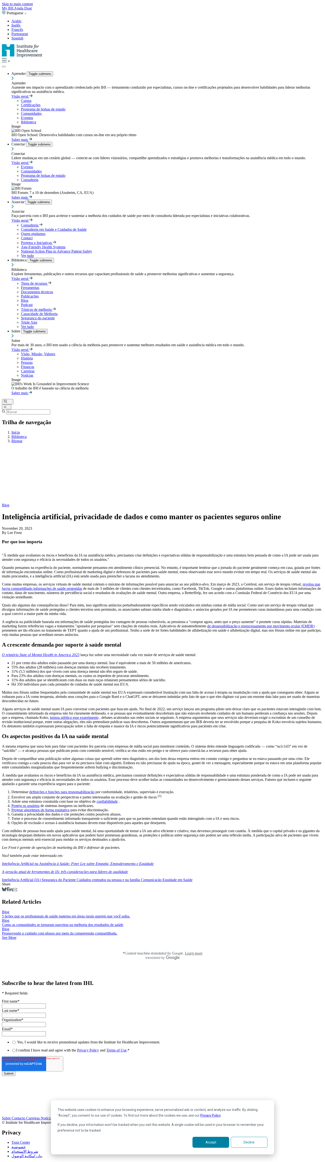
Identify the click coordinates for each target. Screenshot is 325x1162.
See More (9, 938)
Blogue (16, 441)
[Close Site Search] (6, 406)
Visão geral (20, 96)
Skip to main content (17, 4)
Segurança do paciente (38, 318)
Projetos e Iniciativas (37, 243)
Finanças (27, 367)
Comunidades (31, 113)
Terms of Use (116, 1050)
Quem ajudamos (33, 234)
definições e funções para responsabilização (61, 792)
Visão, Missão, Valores (38, 354)
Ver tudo (27, 256)
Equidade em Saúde (177, 880)
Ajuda (19, 8)
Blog (24, 300)
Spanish (17, 38)
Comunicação (151, 880)
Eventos (27, 118)
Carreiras (27, 371)
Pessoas (27, 362)
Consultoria (29, 180)
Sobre (16, 331)
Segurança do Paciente (59, 880)
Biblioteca (28, 122)
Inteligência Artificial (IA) (22, 880)
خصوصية (18, 1147)
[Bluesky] (4, 890)
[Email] (15, 890)
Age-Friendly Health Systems (43, 247)
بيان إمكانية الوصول (26, 1156)
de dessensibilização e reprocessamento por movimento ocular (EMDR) (261, 626)
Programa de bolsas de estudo (43, 109)
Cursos (26, 101)
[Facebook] (7, 890)
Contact (27, 238)
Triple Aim (29, 322)
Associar (18, 202)
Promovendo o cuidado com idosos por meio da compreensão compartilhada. (59, 933)
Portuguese (19, 34)
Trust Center (20, 1142)
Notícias (27, 375)
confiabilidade (107, 801)
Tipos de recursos (34, 283)
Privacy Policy (210, 1115)
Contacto (19, 1118)
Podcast (27, 305)
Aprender (19, 74)
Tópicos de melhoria (37, 309)
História (27, 358)
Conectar (18, 144)
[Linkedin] (11, 890)
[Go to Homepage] (22, 56)
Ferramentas (30, 288)
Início (15, 432)
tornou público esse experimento (74, 717)
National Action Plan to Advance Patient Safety (56, 251)
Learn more (193, 953)
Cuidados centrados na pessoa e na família (109, 880)
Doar (28, 8)
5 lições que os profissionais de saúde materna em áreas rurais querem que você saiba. (66, 916)
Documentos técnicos (37, 292)
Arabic (16, 21)
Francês (17, 30)
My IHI (8, 8)
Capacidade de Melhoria (39, 314)
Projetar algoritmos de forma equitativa (40, 810)
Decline (249, 1142)
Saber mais (20, 140)
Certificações (30, 105)
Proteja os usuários (25, 806)
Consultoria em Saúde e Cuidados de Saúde (54, 229)
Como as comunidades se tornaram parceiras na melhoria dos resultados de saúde (62, 925)
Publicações (30, 296)
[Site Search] (7, 401)
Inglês (15, 25)
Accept (211, 1142)
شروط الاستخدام (24, 1151)
